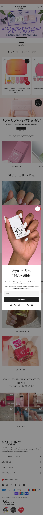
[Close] (37, 208)
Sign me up (21, 300)
